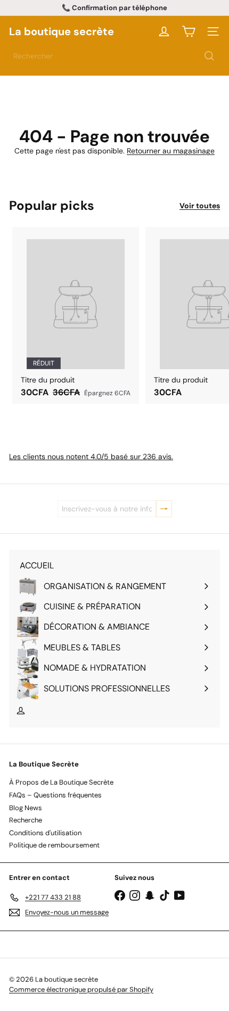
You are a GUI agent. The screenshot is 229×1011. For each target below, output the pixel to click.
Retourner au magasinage (171, 151)
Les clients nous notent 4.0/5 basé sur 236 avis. (91, 456)
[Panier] (188, 31)
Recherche (25, 820)
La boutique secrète (61, 31)
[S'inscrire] (164, 509)
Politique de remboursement (54, 845)
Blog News (25, 807)
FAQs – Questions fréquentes (55, 795)
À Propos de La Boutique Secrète (61, 782)
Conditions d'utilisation (45, 832)
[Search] (209, 56)
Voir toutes (199, 205)
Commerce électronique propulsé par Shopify (81, 989)
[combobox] (114, 56)
